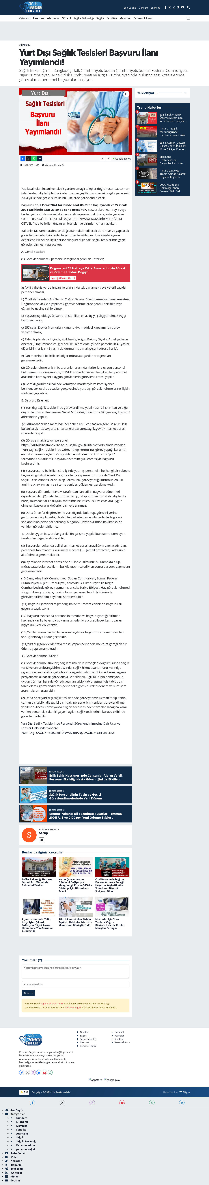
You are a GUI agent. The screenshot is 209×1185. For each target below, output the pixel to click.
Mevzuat (125, 18)
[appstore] (95, 1079)
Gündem (24, 18)
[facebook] (32, 1102)
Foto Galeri (17, 1153)
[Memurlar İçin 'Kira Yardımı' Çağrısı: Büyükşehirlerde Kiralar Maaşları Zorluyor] (112, 906)
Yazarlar (16, 1161)
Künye (14, 1176)
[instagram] (92, 1102)
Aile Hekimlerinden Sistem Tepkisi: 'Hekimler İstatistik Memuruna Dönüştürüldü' (75, 922)
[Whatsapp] (50, 1072)
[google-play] (112, 1079)
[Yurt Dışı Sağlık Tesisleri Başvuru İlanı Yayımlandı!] (75, 121)
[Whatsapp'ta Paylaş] (34, 158)
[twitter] (62, 1102)
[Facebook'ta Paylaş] (23, 158)
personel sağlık (26, 1149)
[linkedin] (182, 1102)
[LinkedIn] (38, 1072)
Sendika (112, 18)
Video (14, 1157)
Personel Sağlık (73, 1007)
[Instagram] (33, 1072)
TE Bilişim (184, 1092)
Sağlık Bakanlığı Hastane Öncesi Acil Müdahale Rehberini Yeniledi (37, 882)
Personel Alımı (142, 18)
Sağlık (100, 18)
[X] (27, 1072)
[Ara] (188, 7)
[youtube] (122, 1102)
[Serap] (29, 835)
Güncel (66, 18)
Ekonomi (39, 18)
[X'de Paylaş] (28, 158)
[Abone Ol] (122, 158)
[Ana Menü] (188, 18)
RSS (25, 1092)
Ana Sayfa (16, 1110)
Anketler (16, 1172)
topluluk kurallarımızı (52, 1003)
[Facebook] (21, 1072)
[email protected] (98, 550)
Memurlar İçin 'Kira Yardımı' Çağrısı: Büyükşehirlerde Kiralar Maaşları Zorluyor (110, 923)
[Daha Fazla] (39, 158)
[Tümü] (185, 93)
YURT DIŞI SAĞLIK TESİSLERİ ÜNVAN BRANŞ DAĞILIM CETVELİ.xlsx (67, 733)
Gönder (28, 993)
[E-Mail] (41, 839)
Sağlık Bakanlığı (83, 18)
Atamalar (53, 18)
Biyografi (16, 1168)
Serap (43, 833)
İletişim (15, 1180)
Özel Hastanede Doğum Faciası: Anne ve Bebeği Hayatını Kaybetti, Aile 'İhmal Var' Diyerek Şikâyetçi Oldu (109, 885)
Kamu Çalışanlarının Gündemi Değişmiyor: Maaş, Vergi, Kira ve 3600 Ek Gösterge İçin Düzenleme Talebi (75, 885)
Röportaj (16, 1165)
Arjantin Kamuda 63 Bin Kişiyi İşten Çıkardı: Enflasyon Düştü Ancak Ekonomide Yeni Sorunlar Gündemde (37, 925)
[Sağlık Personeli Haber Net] (30, 7)
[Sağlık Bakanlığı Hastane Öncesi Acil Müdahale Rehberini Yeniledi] (39, 866)
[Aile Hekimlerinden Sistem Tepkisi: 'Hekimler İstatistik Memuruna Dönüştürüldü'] (76, 906)
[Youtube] (44, 1072)
